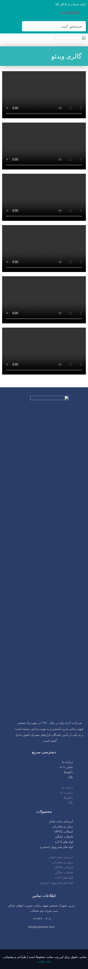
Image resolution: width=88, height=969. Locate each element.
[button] (44, 782)
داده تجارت (44, 961)
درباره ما (67, 762)
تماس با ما (66, 767)
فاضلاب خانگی (64, 836)
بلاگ (70, 777)
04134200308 (70, 12)
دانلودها (68, 772)
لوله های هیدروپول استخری (56, 847)
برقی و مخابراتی (62, 826)
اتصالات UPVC (63, 831)
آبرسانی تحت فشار (61, 821)
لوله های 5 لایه (64, 841)
